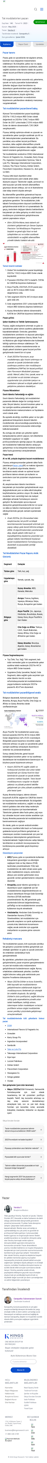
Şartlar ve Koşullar (31, 1394)
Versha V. (11, 30)
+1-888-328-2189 (12, 1434)
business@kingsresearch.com (14, 1430)
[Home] (12, 9)
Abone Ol (20, 1370)
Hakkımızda (9, 1394)
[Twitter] (33, 1443)
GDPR (26, 1405)
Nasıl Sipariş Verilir (31, 1388)
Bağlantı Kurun (11, 1400)
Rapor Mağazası (11, 1391)
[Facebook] (33, 1425)
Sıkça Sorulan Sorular (32, 1397)
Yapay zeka (18, 465)
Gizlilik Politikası (30, 1402)
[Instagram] (33, 1431)
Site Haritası (10, 1402)
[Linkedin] (33, 1437)
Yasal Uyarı (28, 1408)
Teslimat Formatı (30, 1391)
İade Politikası (29, 1400)
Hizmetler (9, 1388)
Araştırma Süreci (11, 1397)
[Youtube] (33, 1449)
